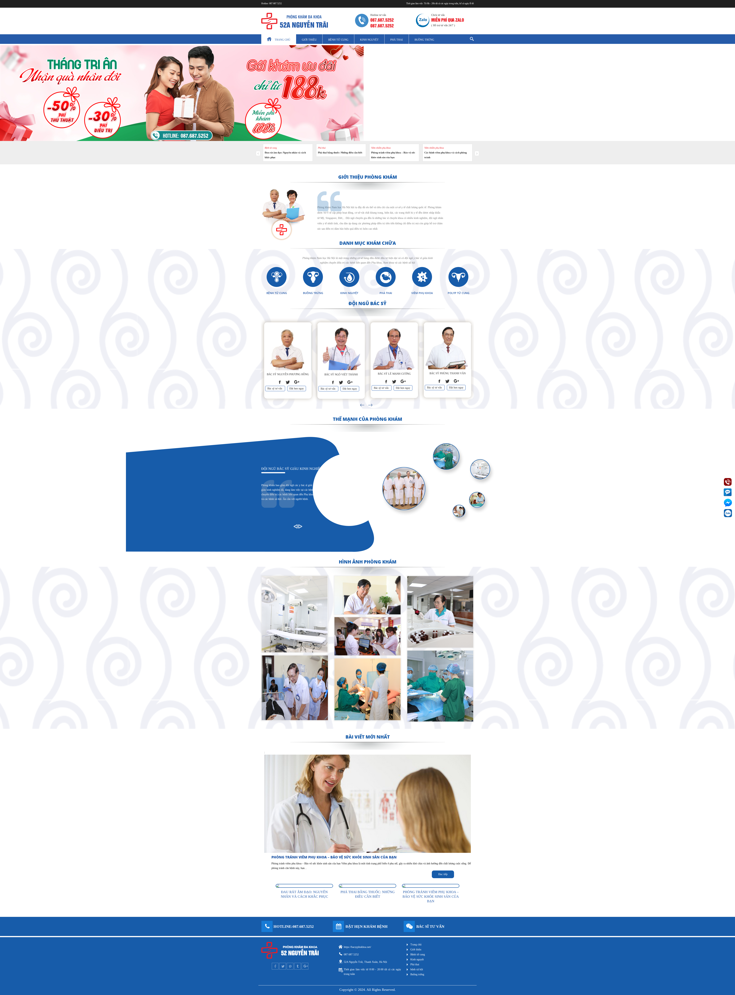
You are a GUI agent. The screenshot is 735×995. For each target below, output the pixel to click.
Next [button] (370, 401)
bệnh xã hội (416, 969)
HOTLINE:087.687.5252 (294, 926)
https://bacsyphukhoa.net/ (357, 947)
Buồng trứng (424, 39)
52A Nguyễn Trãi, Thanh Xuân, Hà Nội (365, 962)
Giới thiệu (309, 39)
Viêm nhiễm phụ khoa (381, 148)
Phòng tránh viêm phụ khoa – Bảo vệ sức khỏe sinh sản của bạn (334, 857)
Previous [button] (359, 401)
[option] (287, 359)
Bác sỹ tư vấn (275, 388)
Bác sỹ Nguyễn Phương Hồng (288, 374)
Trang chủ (282, 39)
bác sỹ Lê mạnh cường (394, 373)
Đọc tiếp (443, 874)
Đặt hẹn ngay (296, 388)
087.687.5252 (275, 3)
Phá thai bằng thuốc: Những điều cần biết (340, 152)
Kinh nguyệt (369, 39)
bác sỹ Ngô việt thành (341, 374)
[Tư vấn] (409, 926)
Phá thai (396, 39)
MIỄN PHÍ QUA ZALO (447, 19)
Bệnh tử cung (338, 39)
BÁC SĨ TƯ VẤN (430, 926)
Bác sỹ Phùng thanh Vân (448, 373)
